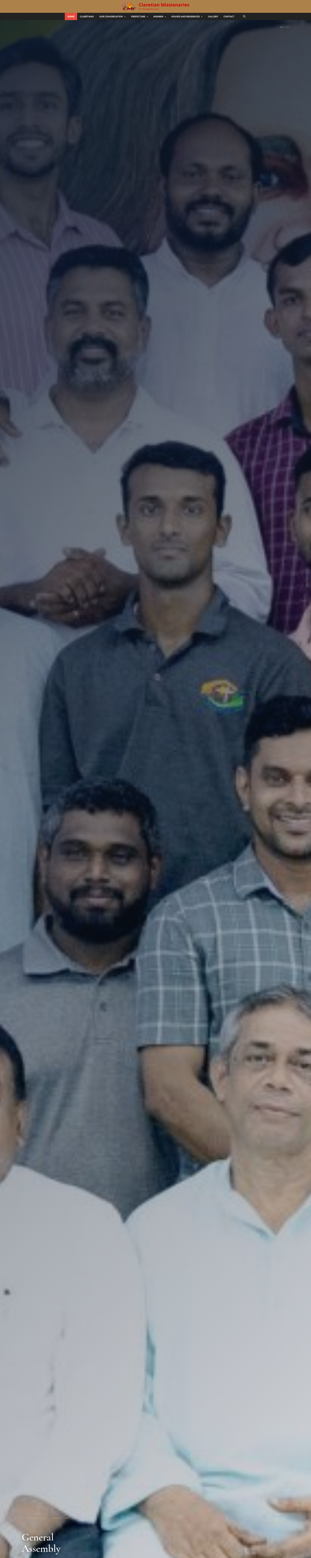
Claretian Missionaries (164, 5)
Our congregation (111, 16)
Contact (229, 16)
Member (158, 16)
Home (71, 16)
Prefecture (138, 16)
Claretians (87, 16)
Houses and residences (185, 16)
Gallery (213, 16)
